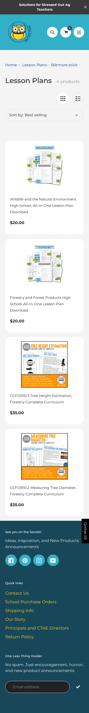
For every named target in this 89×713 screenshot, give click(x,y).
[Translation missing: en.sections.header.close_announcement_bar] (85, 7)
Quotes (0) (85, 531)
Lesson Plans (34, 65)
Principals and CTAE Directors (37, 628)
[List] (78, 98)
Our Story (15, 619)
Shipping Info (19, 610)
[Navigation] (79, 32)
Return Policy (19, 636)
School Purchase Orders (30, 602)
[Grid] (63, 98)
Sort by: (16, 115)
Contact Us (17, 593)
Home (11, 65)
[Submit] (78, 686)
